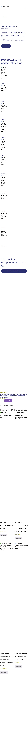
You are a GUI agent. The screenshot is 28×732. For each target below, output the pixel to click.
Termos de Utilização (19, 709)
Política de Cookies (19, 706)
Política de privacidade (19, 703)
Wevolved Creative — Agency (17, 729)
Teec (16, 405)
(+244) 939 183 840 (18, 715)
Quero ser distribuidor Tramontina (14, 692)
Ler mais (3, 535)
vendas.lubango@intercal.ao (21, 717)
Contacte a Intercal (14, 271)
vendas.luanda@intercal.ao (7, 717)
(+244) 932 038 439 (5, 715)
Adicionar (8, 400)
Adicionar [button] (18, 538)
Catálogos (4, 702)
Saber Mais (6, 46)
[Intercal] (5, 6)
